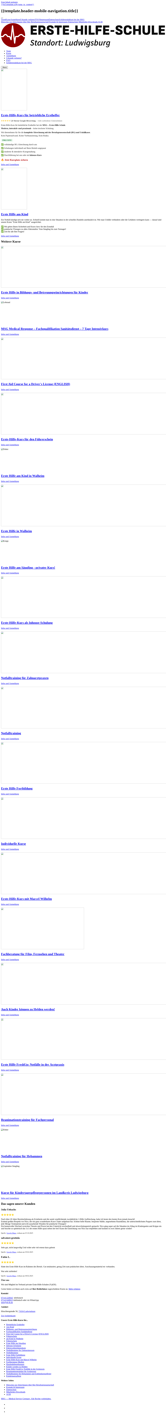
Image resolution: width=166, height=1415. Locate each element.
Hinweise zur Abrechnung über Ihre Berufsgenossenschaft (25, 22)
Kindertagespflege (13, 1376)
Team (3, 19)
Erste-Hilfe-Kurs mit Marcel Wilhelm (21, 1360)
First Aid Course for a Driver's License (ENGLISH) (27, 1334)
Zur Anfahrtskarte (8, 1316)
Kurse (8, 19)
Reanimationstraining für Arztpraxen (21, 1371)
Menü (4, 67)
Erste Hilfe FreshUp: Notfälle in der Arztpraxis (25, 1369)
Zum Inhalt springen (9, 2)
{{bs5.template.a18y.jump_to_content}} (17, 4)
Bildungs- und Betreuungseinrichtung (21, 1329)
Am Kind (10, 1327)
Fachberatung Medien (15, 1362)
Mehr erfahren (74, 1289)
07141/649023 (7, 1300)
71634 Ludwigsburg (27, 1311)
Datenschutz (54, 19)
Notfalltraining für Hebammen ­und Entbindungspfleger (28, 1374)
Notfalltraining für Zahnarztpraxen (20, 1350)
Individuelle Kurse (13, 1357)
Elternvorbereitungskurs (16, 1348)
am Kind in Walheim (14, 1339)
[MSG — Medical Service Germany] (83, 46)
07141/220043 (7, 1298)
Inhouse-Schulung (13, 1346)
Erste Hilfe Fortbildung (15, 1355)
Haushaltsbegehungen (15, 1364)
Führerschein (11, 1336)
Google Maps (11, 1233)
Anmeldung (15, 19)
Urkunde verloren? (28, 19)
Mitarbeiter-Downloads (88, 22)
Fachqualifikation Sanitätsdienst (19, 1332)
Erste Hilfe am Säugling (16, 1343)
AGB (100, 22)
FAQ (38, 19)
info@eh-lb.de (7, 1302)
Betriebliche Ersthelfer (15, 1324)
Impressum (44, 19)
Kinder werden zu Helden (16, 1367)
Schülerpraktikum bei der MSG (72, 19)
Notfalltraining (12, 1353)
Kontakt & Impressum (58, 22)
